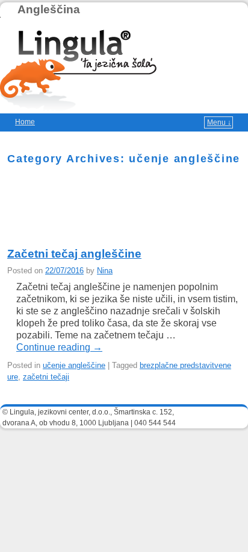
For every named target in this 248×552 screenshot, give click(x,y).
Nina (105, 270)
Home (25, 122)
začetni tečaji (46, 376)
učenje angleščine (74, 365)
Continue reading (59, 347)
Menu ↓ (219, 122)
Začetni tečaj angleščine (74, 253)
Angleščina (48, 9)
